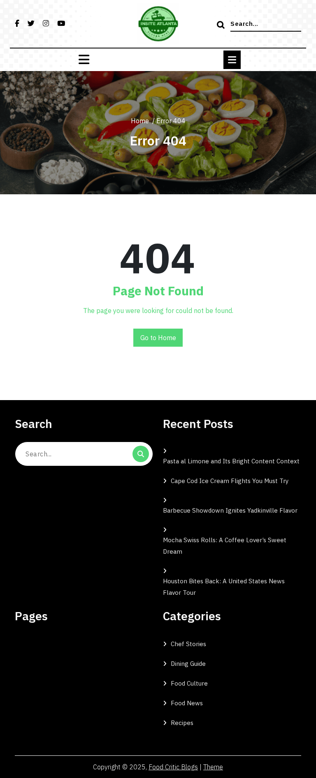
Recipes (182, 723)
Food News (187, 703)
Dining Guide (188, 664)
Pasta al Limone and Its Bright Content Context (231, 461)
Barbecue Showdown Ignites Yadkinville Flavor (230, 510)
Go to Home (158, 338)
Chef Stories (188, 644)
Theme (213, 767)
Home (140, 121)
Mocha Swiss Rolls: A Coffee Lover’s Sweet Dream (224, 545)
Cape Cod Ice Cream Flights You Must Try (229, 481)
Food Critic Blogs (173, 767)
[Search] (222, 25)
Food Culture (189, 683)
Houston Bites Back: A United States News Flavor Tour (224, 586)
